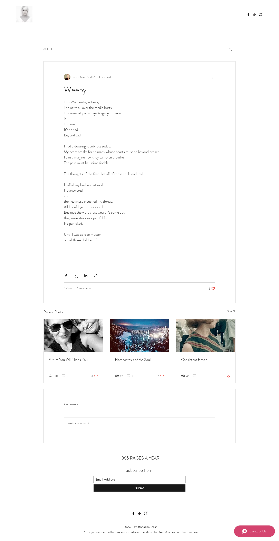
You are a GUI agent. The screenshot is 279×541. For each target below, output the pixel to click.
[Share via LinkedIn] (86, 276)
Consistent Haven (194, 359)
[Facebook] (248, 14)
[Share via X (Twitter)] (76, 276)
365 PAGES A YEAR (140, 458)
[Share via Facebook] (66, 276)
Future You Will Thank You (68, 359)
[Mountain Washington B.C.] (139, 335)
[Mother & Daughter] (73, 335)
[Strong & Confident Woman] (205, 335)
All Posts (48, 49)
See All (231, 311)
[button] (230, 49)
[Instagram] (261, 14)
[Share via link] (96, 276)
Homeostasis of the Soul (133, 359)
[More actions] (212, 77)
